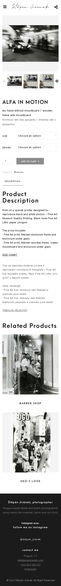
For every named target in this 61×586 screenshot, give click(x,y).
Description (12, 181)
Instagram (30, 569)
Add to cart (28, 161)
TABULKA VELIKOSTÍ (14, 310)
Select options (30, 364)
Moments (19, 172)
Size (4, 136)
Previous (4, 81)
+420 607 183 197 (30, 564)
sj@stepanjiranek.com (30, 560)
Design (6, 148)
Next (57, 81)
